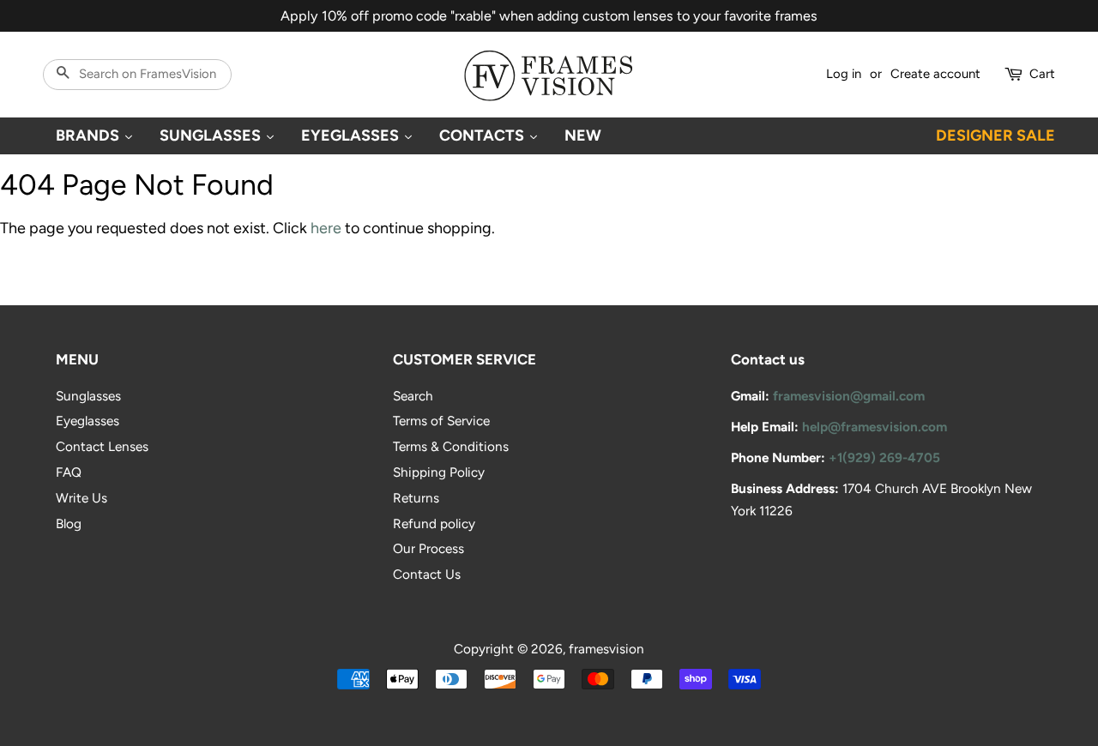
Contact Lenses (102, 446)
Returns (416, 498)
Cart (1042, 73)
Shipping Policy (439, 472)
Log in (843, 73)
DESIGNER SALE (995, 135)
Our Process (428, 548)
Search (413, 396)
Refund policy (434, 523)
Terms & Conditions (451, 446)
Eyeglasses (87, 420)
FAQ (68, 472)
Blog (68, 523)
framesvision (606, 649)
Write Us (81, 498)
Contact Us (427, 574)
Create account (935, 73)
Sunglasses (88, 396)
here (326, 228)
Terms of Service (441, 420)
